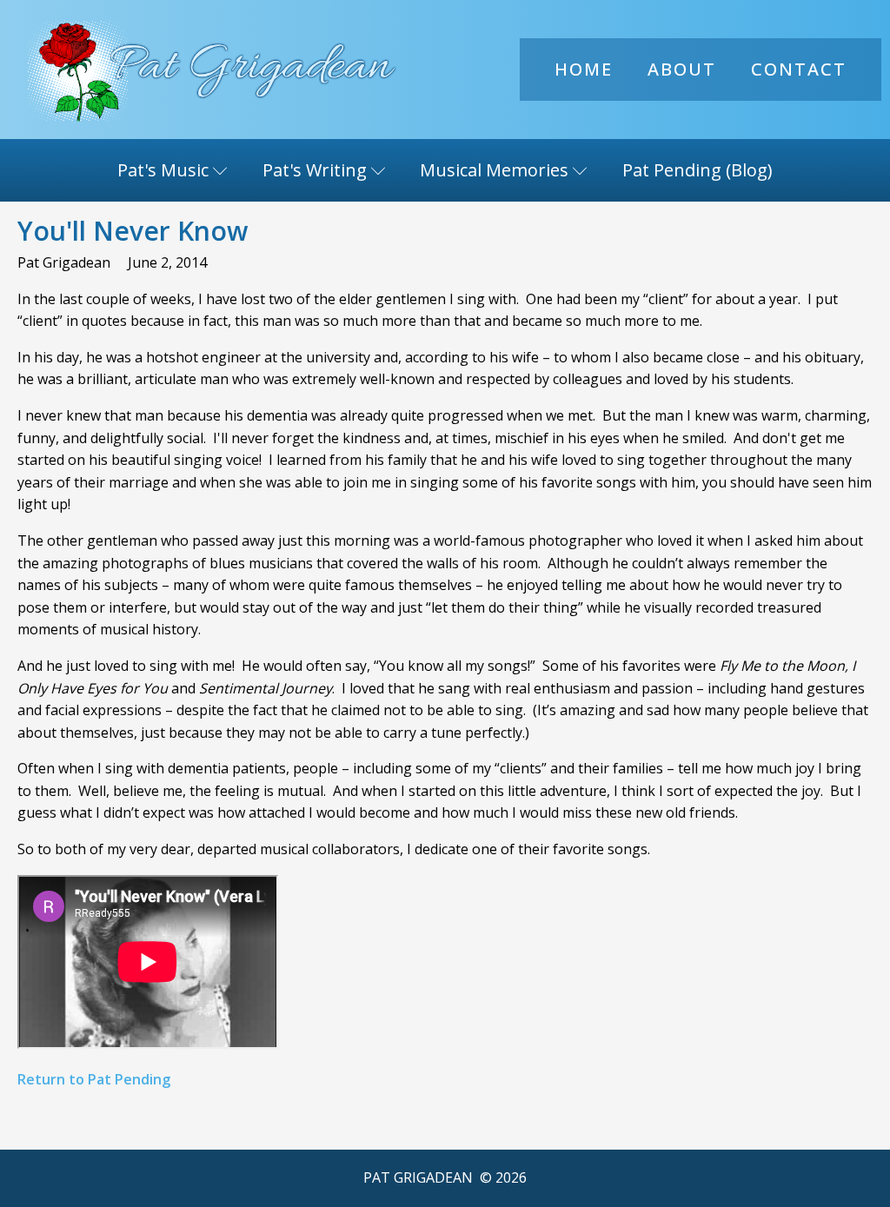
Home (584, 69)
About (682, 69)
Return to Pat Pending (93, 1079)
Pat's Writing (314, 170)
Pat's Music (163, 170)
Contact (799, 69)
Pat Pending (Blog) (697, 170)
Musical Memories (494, 170)
